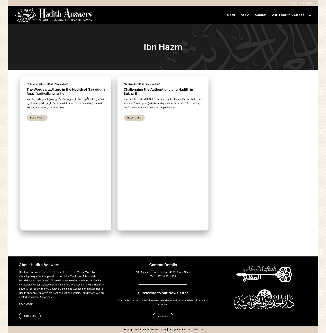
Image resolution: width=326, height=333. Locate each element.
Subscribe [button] (163, 316)
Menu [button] (231, 14)
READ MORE (26, 304)
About (245, 14)
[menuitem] (293, 3)
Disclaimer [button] (30, 316)
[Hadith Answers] (53, 14)
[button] (310, 15)
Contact (261, 14)
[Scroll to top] (319, 326)
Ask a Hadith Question (288, 14)
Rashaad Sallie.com (192, 329)
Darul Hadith (306, 3)
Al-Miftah (292, 3)
